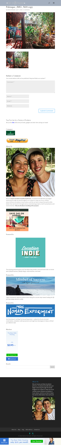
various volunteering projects (32, 204)
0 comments (27, 9)
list (13, 122)
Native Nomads (11, 9)
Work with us (29, 429)
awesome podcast (21, 297)
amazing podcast (12, 269)
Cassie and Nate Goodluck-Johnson (20, 198)
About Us (14, 429)
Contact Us (37, 429)
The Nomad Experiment (26, 319)
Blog (19, 429)
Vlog (23, 429)
